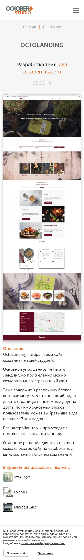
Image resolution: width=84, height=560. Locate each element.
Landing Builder (25, 507)
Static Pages (22, 477)
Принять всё (16, 553)
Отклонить (45, 553)
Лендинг (11, 375)
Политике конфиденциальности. (43, 543)
